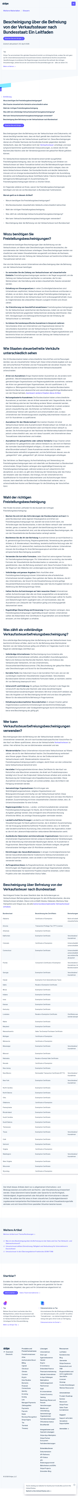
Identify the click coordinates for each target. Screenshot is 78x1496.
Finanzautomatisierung (48, 1371)
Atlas (23, 1357)
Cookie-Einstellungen (67, 1385)
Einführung (7, 97)
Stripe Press (64, 1405)
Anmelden (63, 1429)
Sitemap (62, 1382)
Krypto (24, 1377)
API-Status (44, 1457)
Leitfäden (63, 1352)
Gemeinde (63, 1360)
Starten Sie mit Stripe (13, 38)
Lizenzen (63, 1379)
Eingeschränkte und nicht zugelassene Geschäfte (66, 1373)
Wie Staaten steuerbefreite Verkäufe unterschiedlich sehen (25, 104)
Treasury (25, 1428)
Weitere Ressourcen (67, 1388)
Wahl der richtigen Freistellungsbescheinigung (20, 108)
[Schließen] (74, 1485)
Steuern (26, 10)
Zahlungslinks (26, 1405)
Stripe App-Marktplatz (48, 1435)
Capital (24, 1366)
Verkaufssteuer (47, 145)
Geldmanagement (46, 1383)
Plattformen (44, 1386)
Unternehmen (45, 1352)
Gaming (43, 1397)
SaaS (42, 1389)
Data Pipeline (26, 1380)
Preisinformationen (28, 1354)
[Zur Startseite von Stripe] (5, 1348)
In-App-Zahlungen (46, 1377)
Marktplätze (44, 1380)
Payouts (25, 1411)
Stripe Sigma (26, 1420)
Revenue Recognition (29, 1417)
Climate (24, 1371)
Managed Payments (29, 1402)
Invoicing (25, 1394)
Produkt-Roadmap (66, 1396)
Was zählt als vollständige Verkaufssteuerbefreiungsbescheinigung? (29, 112)
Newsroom (63, 1402)
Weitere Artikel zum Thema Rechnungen (18, 1234)
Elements (25, 1383)
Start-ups (43, 1355)
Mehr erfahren (8, 66)
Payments (25, 1408)
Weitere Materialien (11, 10)
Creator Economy (46, 1394)
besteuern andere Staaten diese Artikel (43, 393)
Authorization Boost (29, 1360)
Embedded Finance (47, 1369)
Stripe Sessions (65, 1363)
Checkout (25, 1369)
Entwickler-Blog (45, 1471)
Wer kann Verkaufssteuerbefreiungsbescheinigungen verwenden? (28, 116)
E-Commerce (44, 1366)
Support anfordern (66, 1418)
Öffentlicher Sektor (47, 1422)
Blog (61, 1358)
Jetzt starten (10, 1293)
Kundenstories (65, 1355)
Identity (24, 1391)
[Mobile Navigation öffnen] (74, 4)
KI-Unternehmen (46, 1391)
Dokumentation (45, 1452)
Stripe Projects (45, 1468)
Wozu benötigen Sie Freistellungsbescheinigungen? (22, 100)
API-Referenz (45, 1454)
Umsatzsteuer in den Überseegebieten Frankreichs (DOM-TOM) (29, 1251)
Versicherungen (45, 1405)
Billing (24, 1363)
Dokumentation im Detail (50, 1322)
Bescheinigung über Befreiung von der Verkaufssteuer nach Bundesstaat (30, 119)
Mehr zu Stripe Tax (10, 1325)
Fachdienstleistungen (47, 1419)
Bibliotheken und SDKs (48, 1465)
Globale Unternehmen (48, 1374)
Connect (25, 1374)
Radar (24, 1414)
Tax (23, 1423)
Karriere (62, 1399)
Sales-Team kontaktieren (29, 1293)
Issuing (24, 1397)
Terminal (25, 1425)
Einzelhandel (44, 1425)
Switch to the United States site (38, 1491)
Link (23, 1400)
